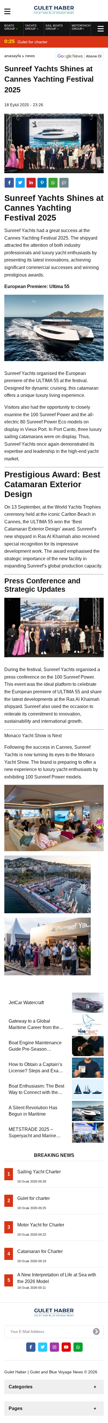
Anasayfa (12, 55)
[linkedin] (31, 183)
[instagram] (54, 1347)
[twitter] (20, 183)
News (30, 55)
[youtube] (66, 1347)
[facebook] (9, 183)
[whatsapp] (78, 1347)
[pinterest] (42, 183)
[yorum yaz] (64, 183)
